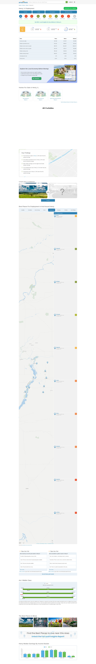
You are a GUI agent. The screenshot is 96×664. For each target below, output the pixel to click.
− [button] (52, 542)
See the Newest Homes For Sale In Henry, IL (69, 102)
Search (20, 5)
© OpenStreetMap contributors (43, 543)
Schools (65, 210)
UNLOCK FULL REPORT (71, 8)
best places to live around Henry (27, 545)
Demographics (52, 11)
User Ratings (73, 210)
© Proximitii (37, 543)
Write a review (22, 571)
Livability (70, 2)
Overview (25, 11)
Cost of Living (37, 210)
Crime (44, 210)
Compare (48, 200)
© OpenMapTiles (49, 543)
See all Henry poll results (48, 574)
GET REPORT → (37, 78)
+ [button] (52, 541)
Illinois (23, 5)
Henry (27, 5)
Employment (51, 210)
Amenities (30, 210)
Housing (58, 210)
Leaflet (53, 543)
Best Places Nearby (68, 11)
